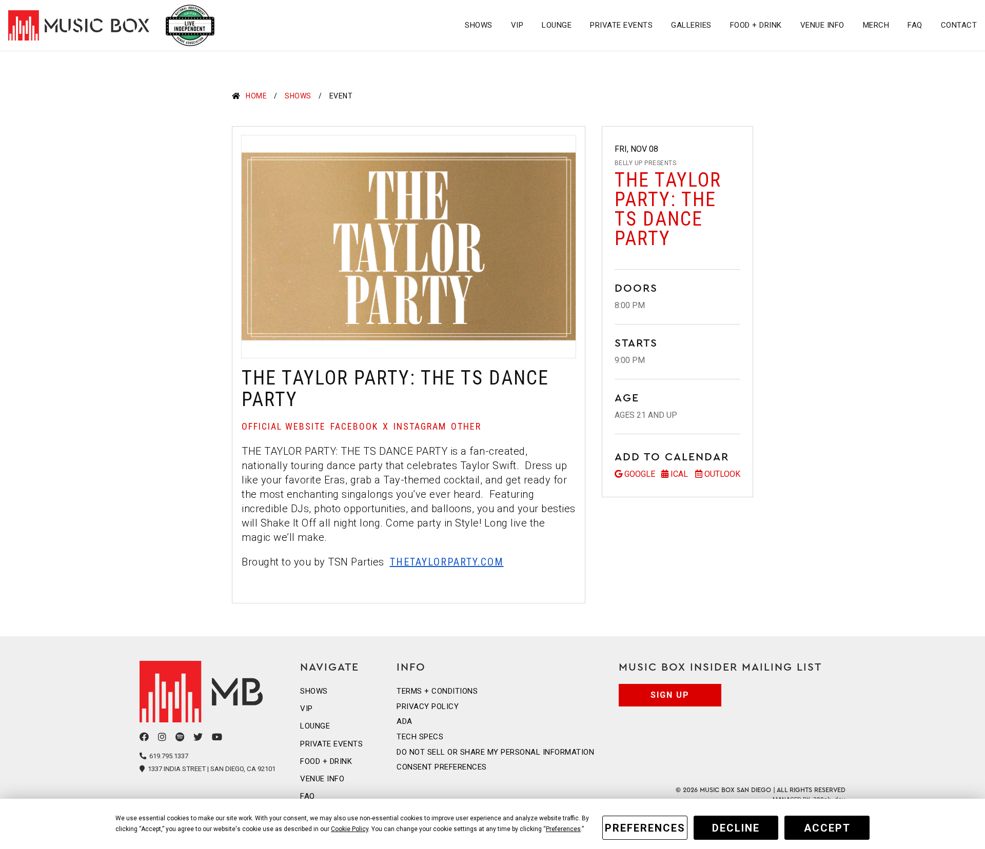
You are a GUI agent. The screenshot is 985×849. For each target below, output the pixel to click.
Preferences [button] (563, 829)
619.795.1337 (168, 756)
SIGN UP (670, 695)
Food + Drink (756, 25)
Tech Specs (420, 736)
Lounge (557, 25)
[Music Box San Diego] (207, 691)
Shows (479, 25)
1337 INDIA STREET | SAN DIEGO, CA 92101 (210, 769)
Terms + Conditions (437, 691)
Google (639, 474)
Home (256, 96)
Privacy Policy (428, 706)
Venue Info (822, 25)
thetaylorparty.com (447, 562)
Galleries (691, 25)
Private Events (621, 25)
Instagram (419, 426)
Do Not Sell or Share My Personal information (495, 752)
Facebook (354, 426)
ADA (404, 721)
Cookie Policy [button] (349, 829)
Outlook (722, 474)
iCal (679, 474)
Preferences (645, 828)
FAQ (915, 25)
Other (466, 426)
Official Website (284, 426)
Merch (876, 25)
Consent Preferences (442, 767)
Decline (736, 828)
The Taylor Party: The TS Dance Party (668, 209)
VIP (517, 25)
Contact (959, 25)
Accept (827, 828)
